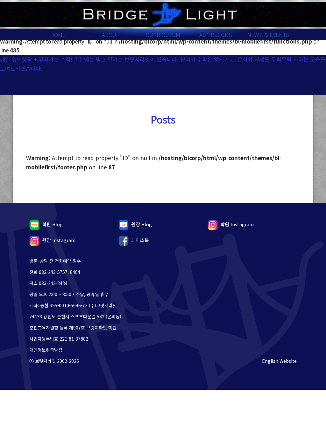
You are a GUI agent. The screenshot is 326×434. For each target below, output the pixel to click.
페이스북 (140, 240)
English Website (279, 361)
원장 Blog (141, 224)
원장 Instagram (58, 240)
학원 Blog (52, 224)
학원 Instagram (237, 224)
